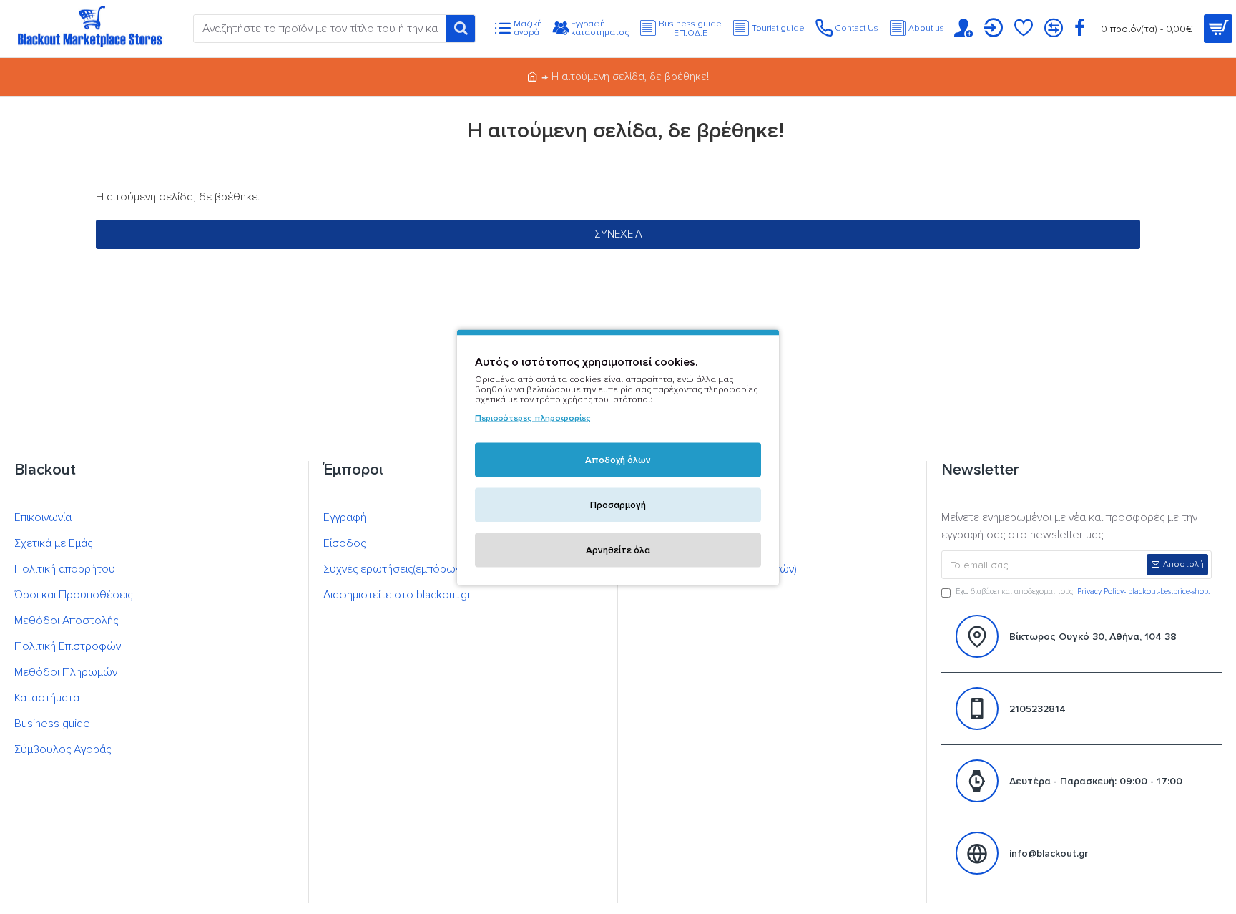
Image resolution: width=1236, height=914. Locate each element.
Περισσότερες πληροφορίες (533, 417)
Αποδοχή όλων (618, 459)
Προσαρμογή (618, 504)
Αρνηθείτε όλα (618, 549)
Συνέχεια (618, 234)
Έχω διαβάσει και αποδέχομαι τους (1083, 591)
